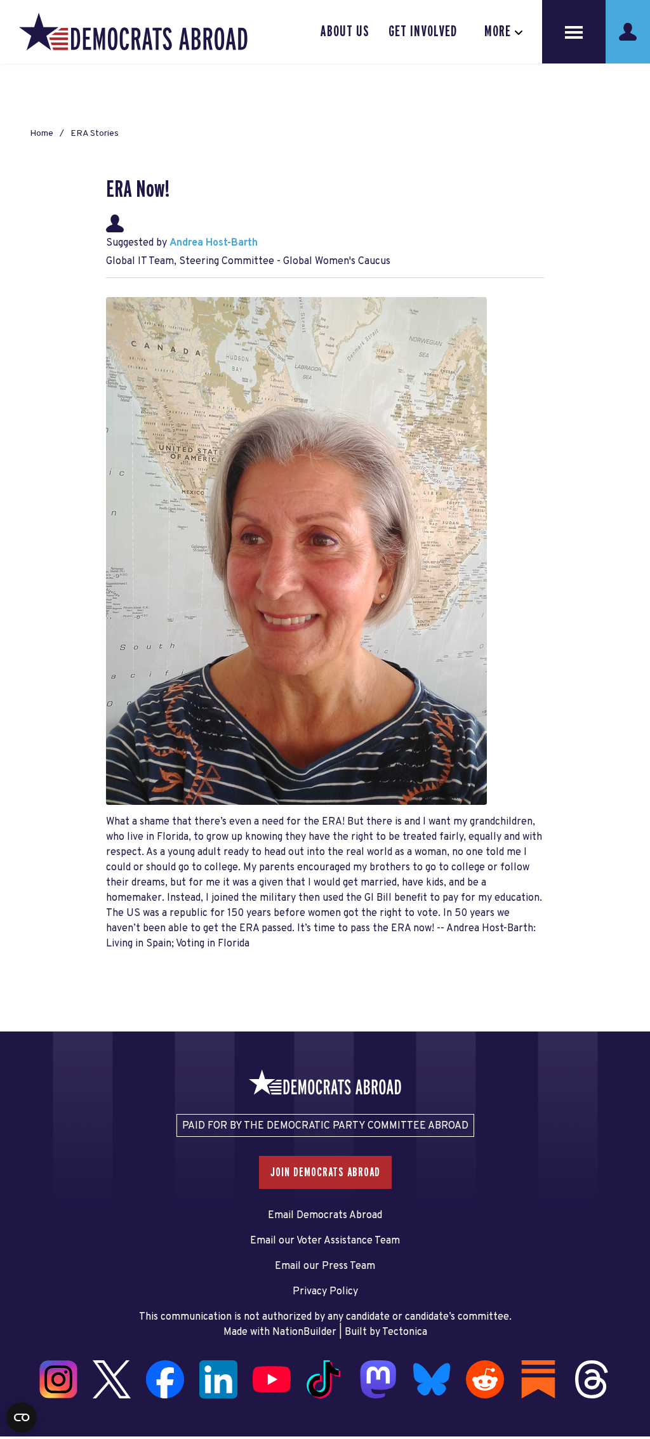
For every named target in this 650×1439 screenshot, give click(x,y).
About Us (345, 31)
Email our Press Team (325, 1266)
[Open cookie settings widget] (21, 1417)
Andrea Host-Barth (213, 243)
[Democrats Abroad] (133, 31)
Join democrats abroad (325, 1172)
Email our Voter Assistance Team (325, 1241)
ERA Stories (94, 133)
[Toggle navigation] (574, 31)
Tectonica (404, 1332)
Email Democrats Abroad (325, 1215)
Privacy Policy (325, 1291)
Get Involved (422, 31)
